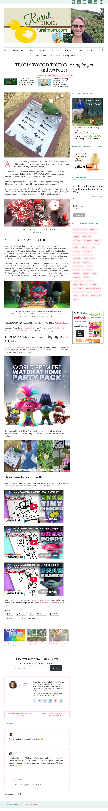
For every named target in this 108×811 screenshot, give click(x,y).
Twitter (63, 328)
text (76, 211)
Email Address (78, 199)
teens (97, 292)
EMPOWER (55, 55)
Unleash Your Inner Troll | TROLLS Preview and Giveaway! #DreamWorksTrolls (14, 644)
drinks (84, 247)
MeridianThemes (32, 804)
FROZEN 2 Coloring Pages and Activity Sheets (53, 714)
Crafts (98, 240)
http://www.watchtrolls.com (48, 602)
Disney (96, 244)
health (76, 262)
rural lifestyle (80, 284)
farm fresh (87, 251)
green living (90, 258)
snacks (93, 284)
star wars (78, 288)
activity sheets (80, 229)
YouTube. (20, 330)
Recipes (90, 281)
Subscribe (56, 668)
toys (76, 295)
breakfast (87, 236)
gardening (88, 255)
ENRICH (79, 50)
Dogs (76, 247)
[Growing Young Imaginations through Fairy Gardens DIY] (37, 635)
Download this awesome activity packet (19, 347)
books (76, 236)
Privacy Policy (69, 55)
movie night (88, 269)
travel (84, 295)
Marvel (76, 269)
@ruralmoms (16, 600)
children (87, 240)
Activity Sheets (54, 76)
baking (93, 233)
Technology (78, 292)
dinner (87, 244)
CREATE (42, 50)
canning (77, 240)
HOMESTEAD (17, 50)
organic (77, 277)
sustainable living (93, 288)
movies (76, 273)
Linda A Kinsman (20, 753)
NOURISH (67, 50)
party (86, 277)
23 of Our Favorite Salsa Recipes (21, 714)
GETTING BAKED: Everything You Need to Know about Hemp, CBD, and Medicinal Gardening (26, 81)
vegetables (95, 295)
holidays (86, 262)
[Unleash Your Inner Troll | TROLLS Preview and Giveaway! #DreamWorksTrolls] (14, 635)
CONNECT (30, 50)
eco (93, 247)
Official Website (30, 328)
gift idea (77, 258)
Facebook (55, 328)
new (94, 273)
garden (76, 255)
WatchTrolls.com (62, 323)
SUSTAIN (91, 50)
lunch (89, 266)
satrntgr (18, 734)
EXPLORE (54, 50)
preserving (78, 281)
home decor (78, 266)
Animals (93, 229)
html (76, 208)
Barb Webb (40, 75)
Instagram (9, 330)
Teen (89, 292)
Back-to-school (80, 233)
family (76, 251)
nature (86, 273)
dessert (77, 244)
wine (75, 299)
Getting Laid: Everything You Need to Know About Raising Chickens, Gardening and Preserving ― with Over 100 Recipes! (61, 82)
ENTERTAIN (41, 55)
